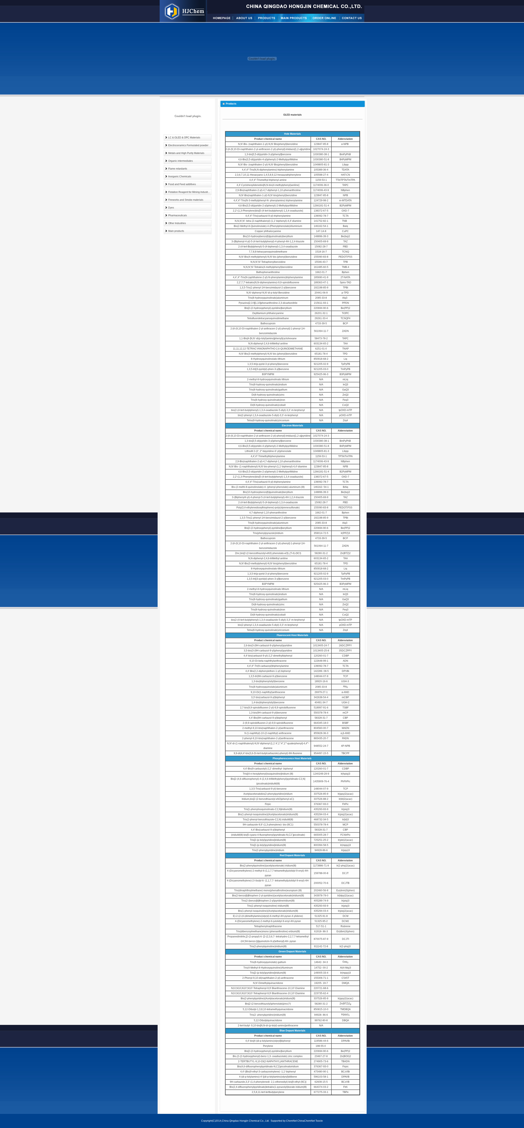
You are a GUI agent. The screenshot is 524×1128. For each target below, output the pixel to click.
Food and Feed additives (182, 184)
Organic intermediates (180, 160)
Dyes (171, 207)
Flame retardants (177, 168)
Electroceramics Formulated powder (188, 145)
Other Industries (177, 223)
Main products (176, 231)
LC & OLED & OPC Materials (184, 137)
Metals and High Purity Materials (186, 153)
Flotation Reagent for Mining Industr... (189, 192)
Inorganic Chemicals (179, 176)
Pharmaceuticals (177, 215)
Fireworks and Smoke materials (185, 199)
